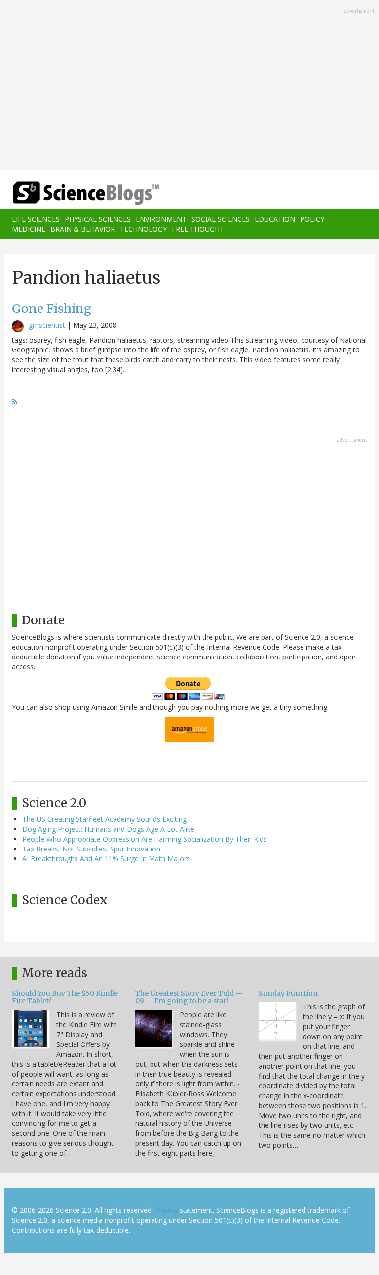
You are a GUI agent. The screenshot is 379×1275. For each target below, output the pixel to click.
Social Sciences (220, 219)
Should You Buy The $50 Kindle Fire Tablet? (65, 997)
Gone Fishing (51, 308)
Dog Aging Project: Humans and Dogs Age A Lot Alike (108, 829)
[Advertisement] (189, 86)
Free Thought (198, 228)
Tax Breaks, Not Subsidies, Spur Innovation (91, 848)
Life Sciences (36, 219)
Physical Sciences (98, 219)
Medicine (28, 228)
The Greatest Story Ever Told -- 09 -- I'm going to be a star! (189, 997)
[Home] (71, 193)
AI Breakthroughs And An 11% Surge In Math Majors (106, 858)
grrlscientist (47, 325)
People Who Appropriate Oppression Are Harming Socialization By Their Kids (144, 839)
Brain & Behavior (82, 228)
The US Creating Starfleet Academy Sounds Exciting (104, 819)
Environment (161, 219)
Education (275, 219)
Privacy (166, 1210)
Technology (143, 228)
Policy (312, 219)
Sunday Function (288, 993)
